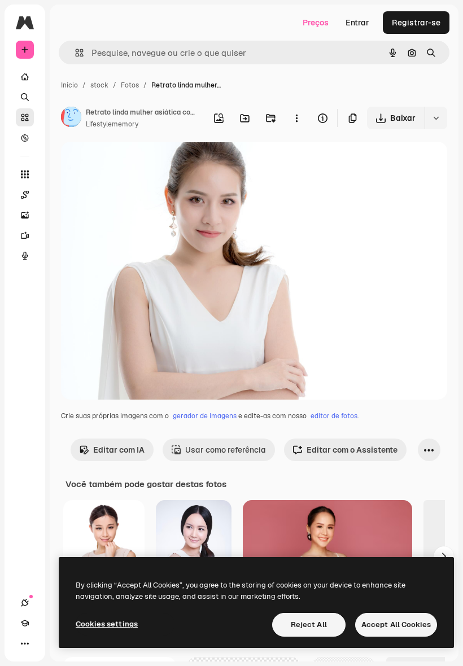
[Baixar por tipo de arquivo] (436, 118)
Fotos (130, 85)
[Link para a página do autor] (71, 118)
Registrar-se (416, 22)
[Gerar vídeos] (25, 235)
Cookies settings (107, 624)
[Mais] (25, 643)
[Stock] (25, 117)
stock (99, 85)
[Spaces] (25, 195)
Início (69, 85)
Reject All (309, 624)
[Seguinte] (444, 556)
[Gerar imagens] (25, 215)
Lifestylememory (112, 124)
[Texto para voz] (25, 256)
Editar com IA (119, 450)
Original (133, 163)
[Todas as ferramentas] (25, 174)
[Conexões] (25, 603)
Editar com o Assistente (352, 450)
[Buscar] (25, 97)
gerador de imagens (205, 415)
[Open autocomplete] (74, 53)
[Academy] (25, 623)
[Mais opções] (296, 118)
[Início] (25, 77)
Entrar (357, 22)
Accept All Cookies (396, 624)
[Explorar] (25, 138)
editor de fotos (334, 415)
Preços (316, 22)
